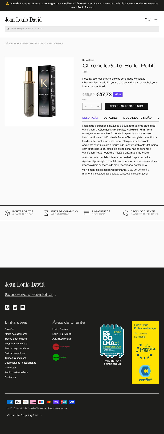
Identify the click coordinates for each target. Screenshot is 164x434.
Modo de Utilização (137, 118)
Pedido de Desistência (17, 372)
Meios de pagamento (16, 334)
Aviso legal (10, 368)
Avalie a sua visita (61, 339)
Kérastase (20, 43)
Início (8, 43)
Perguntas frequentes (16, 344)
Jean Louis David (25, 408)
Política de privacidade (17, 348)
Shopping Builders (31, 415)
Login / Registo (60, 329)
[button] (148, 19)
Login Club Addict (61, 334)
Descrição (90, 118)
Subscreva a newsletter (29, 295)
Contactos (10, 377)
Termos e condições (15, 358)
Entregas (9, 329)
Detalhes (111, 118)
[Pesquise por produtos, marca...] (8, 29)
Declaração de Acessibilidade (20, 363)
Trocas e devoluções (16, 339)
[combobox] (82, 29)
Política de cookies (15, 353)
